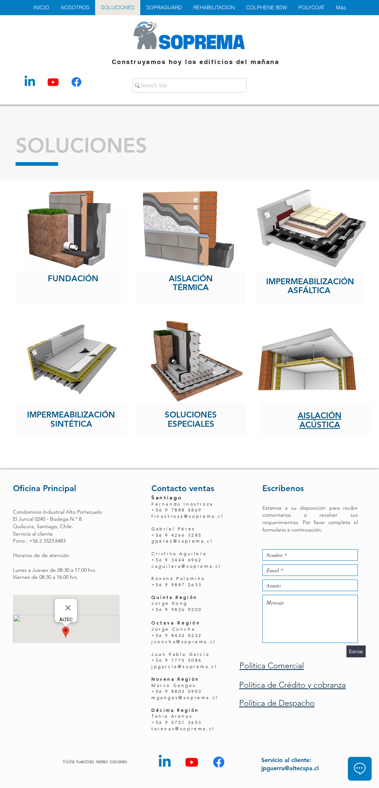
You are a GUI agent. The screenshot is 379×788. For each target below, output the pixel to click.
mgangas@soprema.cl (184, 697)
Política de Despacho (277, 703)
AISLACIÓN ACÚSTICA (320, 419)
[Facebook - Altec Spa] (76, 82)
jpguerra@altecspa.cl (290, 768)
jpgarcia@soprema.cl (184, 666)
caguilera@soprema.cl (186, 566)
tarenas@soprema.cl (183, 728)
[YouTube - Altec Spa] (53, 82)
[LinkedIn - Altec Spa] (29, 82)
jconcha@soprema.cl (183, 641)
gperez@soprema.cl (182, 541)
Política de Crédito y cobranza (292, 685)
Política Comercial (271, 666)
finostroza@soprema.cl (187, 516)
